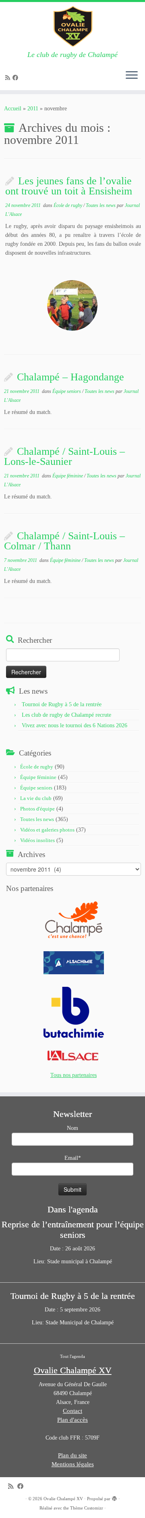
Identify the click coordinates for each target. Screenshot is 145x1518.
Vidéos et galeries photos (47, 830)
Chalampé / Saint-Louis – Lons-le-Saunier (64, 456)
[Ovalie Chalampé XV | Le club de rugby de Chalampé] (72, 26)
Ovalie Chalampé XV (63, 1498)
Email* (72, 1158)
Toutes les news (101, 205)
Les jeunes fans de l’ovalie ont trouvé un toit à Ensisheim (68, 186)
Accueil (12, 109)
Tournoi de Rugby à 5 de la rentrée (62, 704)
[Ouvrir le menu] (132, 76)
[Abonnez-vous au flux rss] (8, 78)
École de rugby (68, 205)
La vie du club (36, 798)
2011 (32, 109)
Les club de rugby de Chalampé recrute (66, 715)
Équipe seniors (67, 391)
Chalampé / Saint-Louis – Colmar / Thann (64, 541)
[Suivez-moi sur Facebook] (16, 78)
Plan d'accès (72, 1420)
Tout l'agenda (72, 1356)
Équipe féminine (68, 476)
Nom (72, 1128)
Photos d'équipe (37, 809)
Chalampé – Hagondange (70, 377)
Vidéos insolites (37, 840)
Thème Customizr (86, 1507)
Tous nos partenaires (73, 1075)
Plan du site (72, 1455)
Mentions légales (73, 1464)
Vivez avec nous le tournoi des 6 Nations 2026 (74, 725)
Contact (72, 1411)
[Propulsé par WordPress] (114, 1497)
